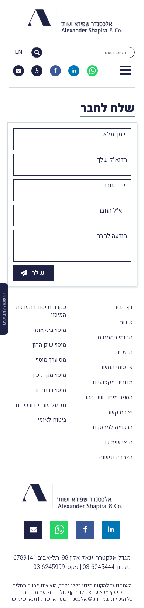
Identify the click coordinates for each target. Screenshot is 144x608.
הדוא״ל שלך (112, 160)
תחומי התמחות (115, 337)
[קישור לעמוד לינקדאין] (74, 70)
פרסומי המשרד (115, 367)
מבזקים (124, 352)
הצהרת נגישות (116, 457)
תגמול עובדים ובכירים (41, 405)
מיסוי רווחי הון (50, 390)
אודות (126, 322)
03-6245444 (98, 567)
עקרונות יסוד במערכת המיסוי (41, 311)
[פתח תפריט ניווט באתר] (125, 70)
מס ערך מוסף (50, 359)
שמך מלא (115, 135)
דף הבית (123, 307)
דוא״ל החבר (112, 211)
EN (18, 52)
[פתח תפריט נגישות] (37, 70)
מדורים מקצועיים (113, 382)
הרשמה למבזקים (113, 427)
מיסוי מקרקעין (49, 375)
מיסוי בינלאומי (49, 330)
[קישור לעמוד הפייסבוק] (55, 70)
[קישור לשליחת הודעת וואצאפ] (92, 70)
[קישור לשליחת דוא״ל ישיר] (18, 70)
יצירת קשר (120, 412)
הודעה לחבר (112, 236)
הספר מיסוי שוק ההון (108, 397)
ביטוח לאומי (52, 420)
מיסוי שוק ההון (49, 344)
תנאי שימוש (119, 442)
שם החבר (115, 185)
